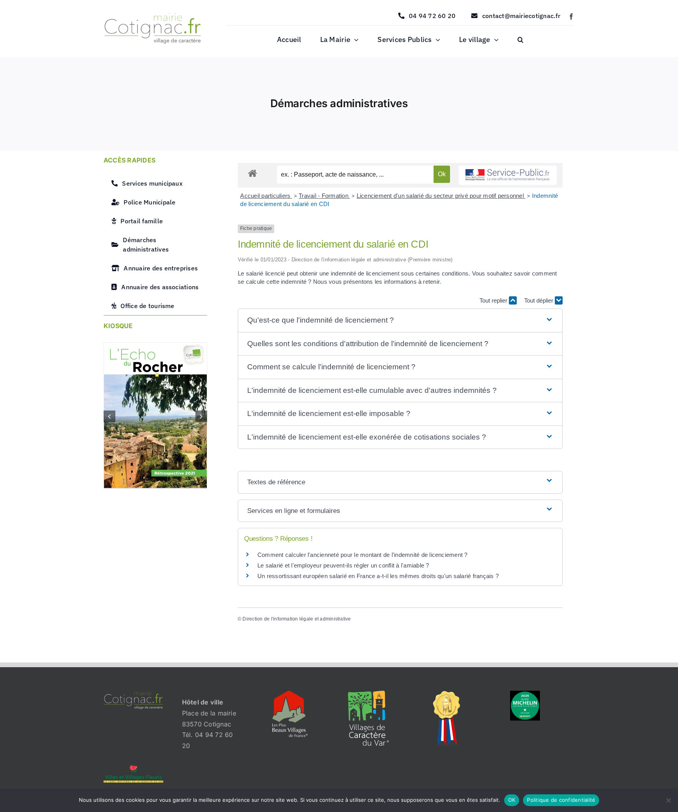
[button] (520, 40)
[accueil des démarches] (252, 173)
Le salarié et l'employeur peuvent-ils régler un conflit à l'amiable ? (343, 565)
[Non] (668, 800)
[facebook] (571, 16)
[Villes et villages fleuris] (133, 768)
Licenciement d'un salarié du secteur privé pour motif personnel (441, 195)
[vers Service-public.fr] (508, 175)
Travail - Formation (324, 195)
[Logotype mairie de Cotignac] (153, 16)
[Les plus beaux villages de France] (290, 694)
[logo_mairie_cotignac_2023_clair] (133, 694)
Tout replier (494, 300)
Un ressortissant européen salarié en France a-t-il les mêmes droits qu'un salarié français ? (378, 576)
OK (512, 800)
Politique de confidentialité (561, 800)
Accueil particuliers (266, 195)
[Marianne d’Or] (447, 694)
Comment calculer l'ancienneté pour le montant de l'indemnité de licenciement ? (362, 554)
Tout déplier (539, 300)
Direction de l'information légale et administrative (296, 619)
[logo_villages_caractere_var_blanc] (368, 694)
